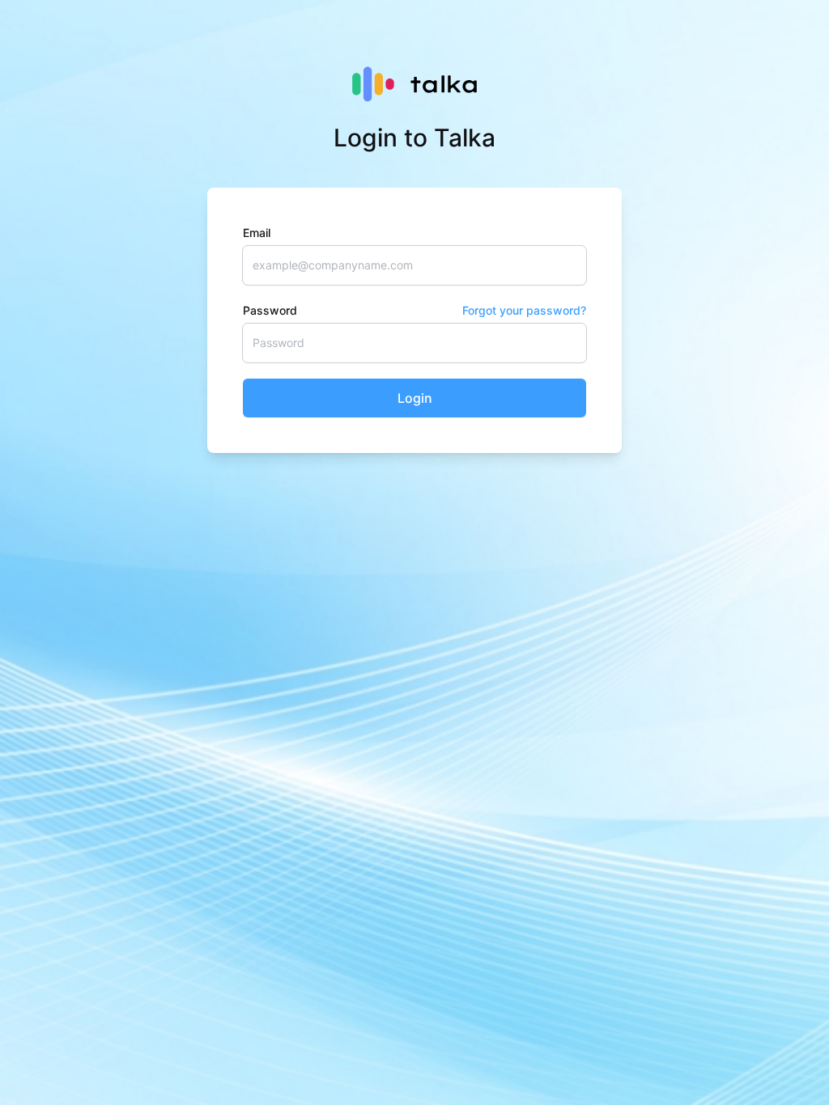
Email (256, 232)
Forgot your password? (524, 310)
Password (414, 310)
